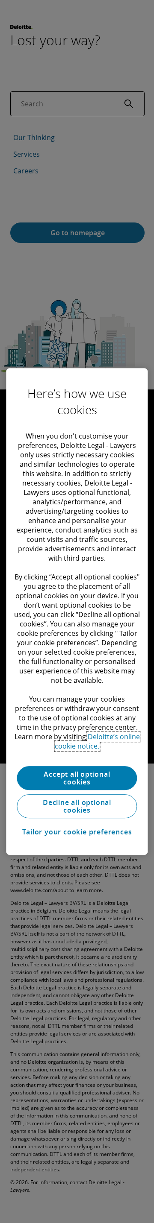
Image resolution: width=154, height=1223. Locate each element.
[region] (77, 611)
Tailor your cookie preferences (77, 832)
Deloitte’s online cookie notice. (97, 741)
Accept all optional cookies (77, 778)
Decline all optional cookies (77, 806)
